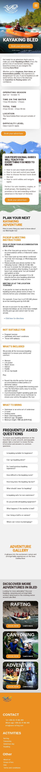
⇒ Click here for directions (13, 318)
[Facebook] (4, 707)
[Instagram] (10, 707)
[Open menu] (36, 5)
